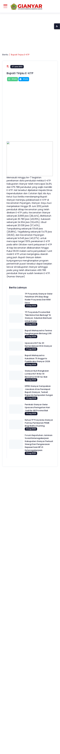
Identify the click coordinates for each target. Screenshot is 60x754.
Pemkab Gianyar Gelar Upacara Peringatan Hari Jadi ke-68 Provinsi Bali (37, 407)
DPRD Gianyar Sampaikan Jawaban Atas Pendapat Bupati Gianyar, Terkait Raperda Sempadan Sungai (39, 391)
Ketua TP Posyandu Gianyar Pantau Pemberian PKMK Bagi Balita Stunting (39, 422)
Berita (5, 54)
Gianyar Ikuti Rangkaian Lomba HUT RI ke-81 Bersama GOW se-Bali (37, 373)
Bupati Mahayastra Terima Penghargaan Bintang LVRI (38, 332)
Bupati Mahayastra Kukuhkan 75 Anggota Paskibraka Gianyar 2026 (37, 358)
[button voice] (57, 26)
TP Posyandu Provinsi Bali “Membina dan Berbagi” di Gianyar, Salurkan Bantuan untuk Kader (38, 317)
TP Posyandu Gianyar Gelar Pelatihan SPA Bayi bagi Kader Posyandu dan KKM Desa (38, 298)
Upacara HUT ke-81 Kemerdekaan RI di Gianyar (38, 344)
